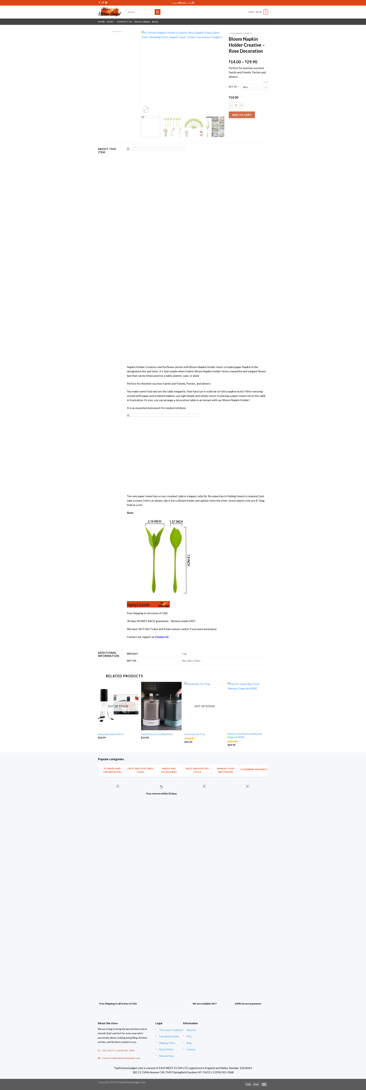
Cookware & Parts (240, 33)
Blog (155, 21)
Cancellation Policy (169, 1036)
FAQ (189, 1036)
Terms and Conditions (171, 1029)
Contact (191, 1049)
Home (101, 21)
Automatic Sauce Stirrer (111, 734)
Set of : (233, 86)
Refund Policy (166, 1055)
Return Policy (166, 1049)
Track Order (142, 21)
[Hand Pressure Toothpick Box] (161, 706)
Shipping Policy (167, 1042)
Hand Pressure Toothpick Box (157, 734)
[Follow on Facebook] (100, 3)
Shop (110, 21)
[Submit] (157, 12)
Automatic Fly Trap (194, 734)
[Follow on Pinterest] (106, 3)
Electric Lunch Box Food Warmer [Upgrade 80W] (245, 735)
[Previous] (146, 72)
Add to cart (241, 114)
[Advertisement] (116, 75)
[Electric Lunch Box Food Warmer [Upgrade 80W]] (248, 706)
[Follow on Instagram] (103, 3)
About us (191, 1029)
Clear (265, 82)
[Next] (219, 72)
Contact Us (124, 21)
